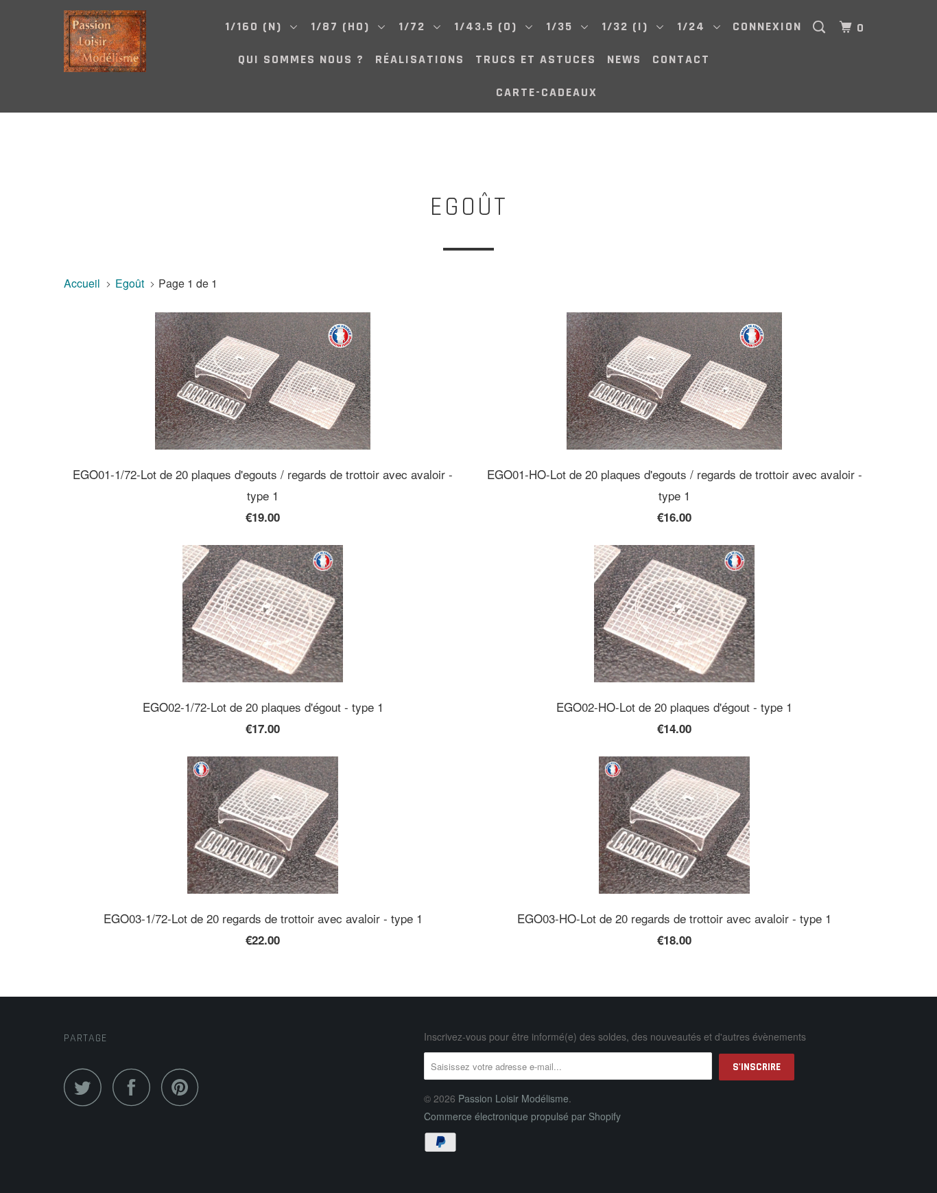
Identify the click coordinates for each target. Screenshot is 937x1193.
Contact (681, 59)
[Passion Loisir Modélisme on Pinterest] (183, 1087)
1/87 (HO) (344, 26)
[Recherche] (821, 28)
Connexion (767, 26)
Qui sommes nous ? (301, 59)
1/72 (416, 26)
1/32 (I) (629, 26)
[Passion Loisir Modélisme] (134, 41)
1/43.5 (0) (489, 26)
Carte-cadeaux (546, 92)
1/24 (695, 26)
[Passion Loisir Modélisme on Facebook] (135, 1087)
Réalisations (419, 59)
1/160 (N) (257, 26)
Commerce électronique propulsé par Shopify (522, 1116)
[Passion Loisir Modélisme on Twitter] (86, 1087)
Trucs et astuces (535, 59)
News (624, 59)
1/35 (563, 26)
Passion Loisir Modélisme (513, 1098)
